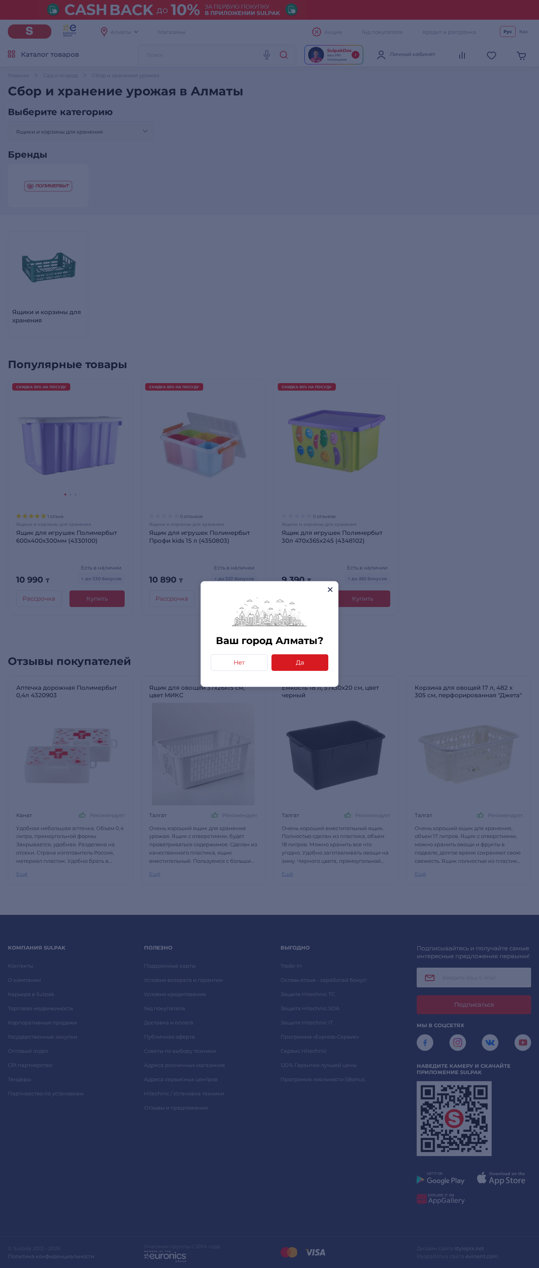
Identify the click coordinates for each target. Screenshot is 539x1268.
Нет (239, 662)
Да (300, 662)
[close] (330, 589)
